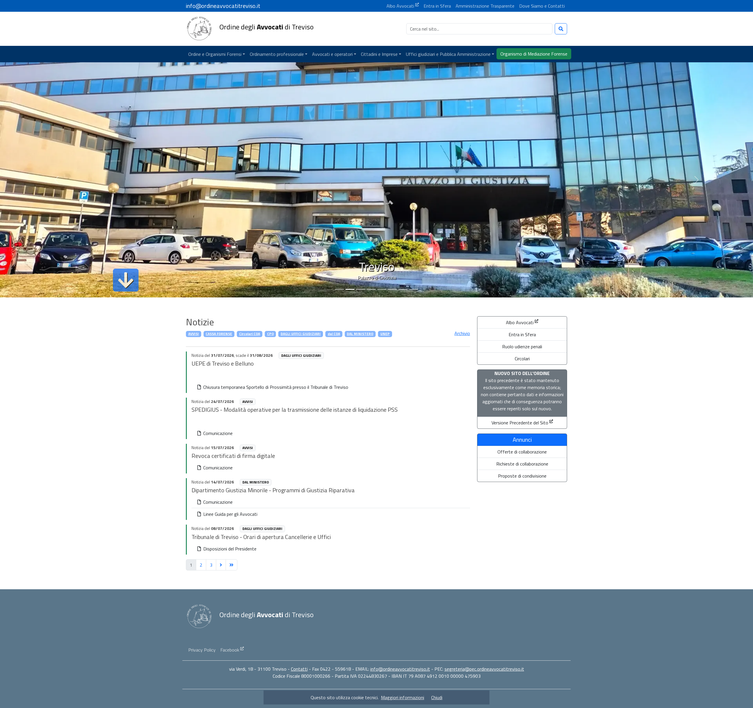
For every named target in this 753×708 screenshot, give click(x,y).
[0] (339, 289)
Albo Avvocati (520, 322)
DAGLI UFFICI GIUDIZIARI (301, 334)
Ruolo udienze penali (522, 346)
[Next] (221, 564)
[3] (371, 289)
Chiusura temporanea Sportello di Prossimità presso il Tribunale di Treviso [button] (275, 387)
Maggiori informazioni (402, 697)
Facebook (229, 649)
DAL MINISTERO (360, 334)
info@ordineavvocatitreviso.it (400, 668)
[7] (413, 289)
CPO (270, 334)
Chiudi (436, 697)
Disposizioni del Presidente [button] (229, 548)
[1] (350, 289)
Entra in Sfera (522, 334)
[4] (381, 289)
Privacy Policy (202, 649)
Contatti (299, 668)
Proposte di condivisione (522, 475)
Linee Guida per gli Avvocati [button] (229, 514)
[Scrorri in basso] (126, 280)
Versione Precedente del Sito (520, 422)
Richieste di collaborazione (522, 463)
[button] (216, 54)
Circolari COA (249, 334)
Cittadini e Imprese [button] (379, 54)
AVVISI (193, 334)
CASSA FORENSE (219, 334)
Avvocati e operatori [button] (332, 54)
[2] (360, 289)
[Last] (231, 564)
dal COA (334, 334)
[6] (403, 289)
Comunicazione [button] (217, 433)
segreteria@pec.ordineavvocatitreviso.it (484, 668)
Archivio (462, 333)
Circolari (522, 358)
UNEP (385, 334)
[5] (392, 289)
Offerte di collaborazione (522, 451)
